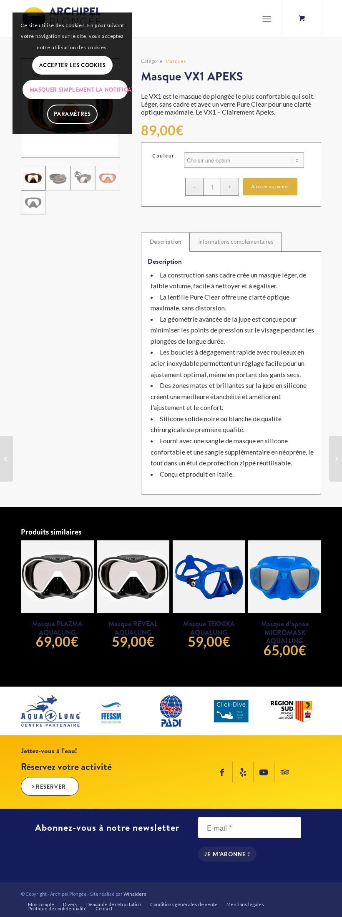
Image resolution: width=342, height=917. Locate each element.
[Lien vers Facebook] (222, 772)
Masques (176, 61)
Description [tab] (165, 241)
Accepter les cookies (72, 65)
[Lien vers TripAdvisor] (284, 772)
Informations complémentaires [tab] (235, 241)
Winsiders (134, 894)
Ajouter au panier (270, 186)
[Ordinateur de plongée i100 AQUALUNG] (335, 459)
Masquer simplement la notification (79, 89)
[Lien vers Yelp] (243, 772)
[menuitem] (41, 904)
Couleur (163, 155)
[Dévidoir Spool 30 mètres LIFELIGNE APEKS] (6, 459)
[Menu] (266, 18)
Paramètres (72, 113)
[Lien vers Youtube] (264, 772)
